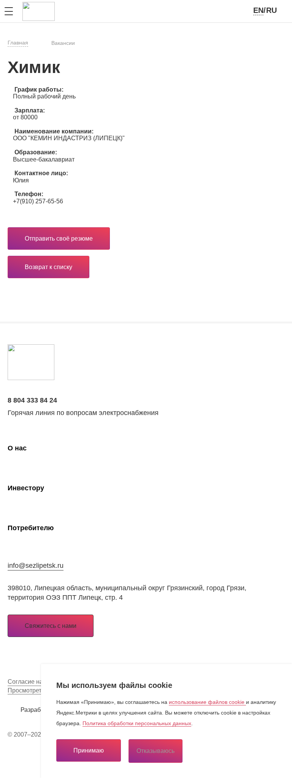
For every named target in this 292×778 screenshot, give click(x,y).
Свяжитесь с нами (50, 626)
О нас (17, 448)
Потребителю (31, 528)
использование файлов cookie (207, 702)
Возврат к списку (48, 267)
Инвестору (26, 488)
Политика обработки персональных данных (137, 723)
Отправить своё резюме (59, 238)
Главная (18, 43)
